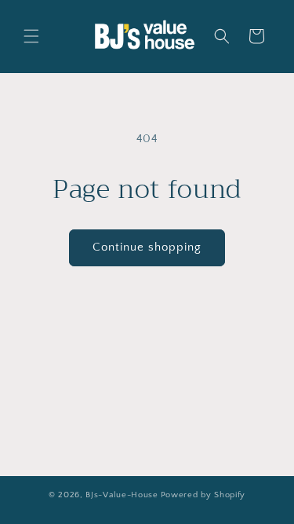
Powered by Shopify (203, 495)
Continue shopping (147, 247)
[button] (31, 36)
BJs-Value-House (121, 495)
